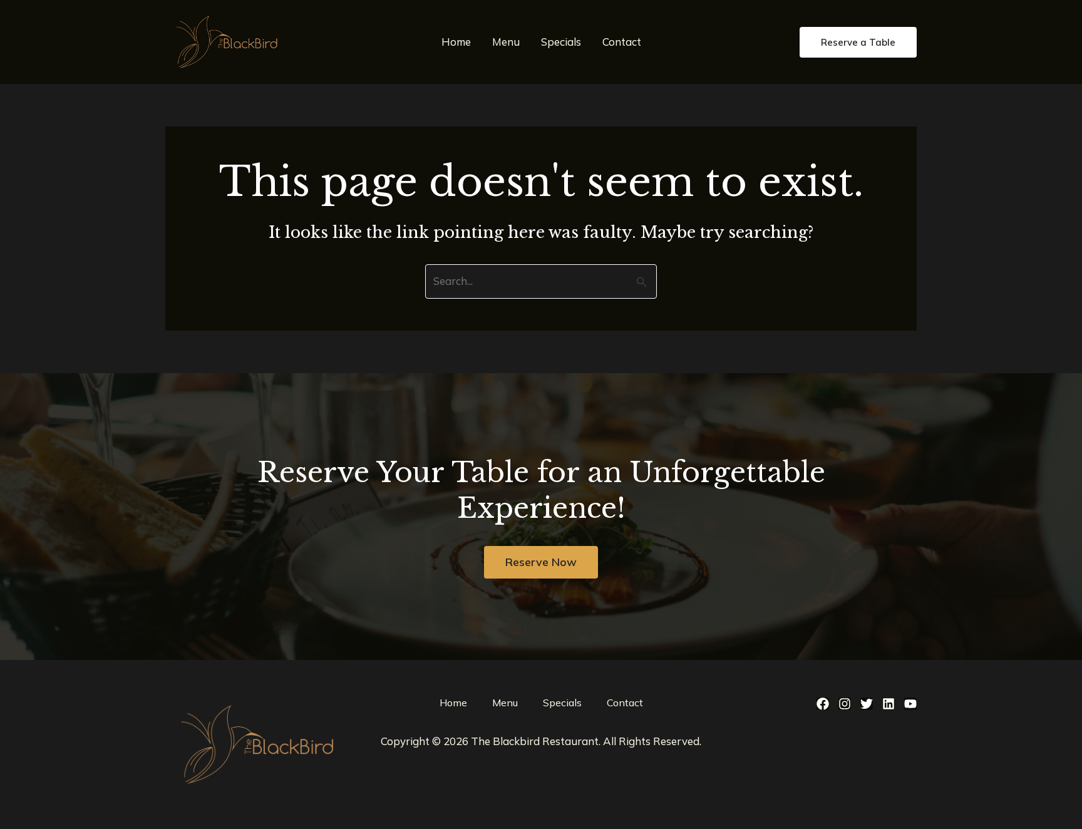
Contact (621, 41)
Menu (506, 41)
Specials (561, 41)
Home (456, 41)
